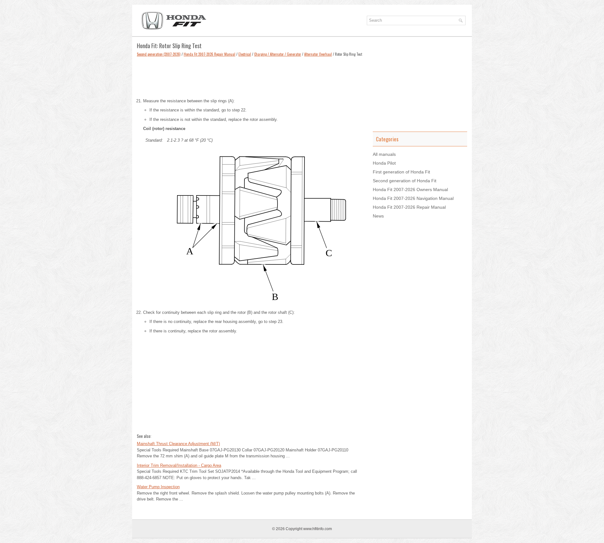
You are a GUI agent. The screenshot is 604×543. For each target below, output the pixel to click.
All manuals (384, 154)
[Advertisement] (250, 76)
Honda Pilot (384, 163)
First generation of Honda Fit (401, 171)
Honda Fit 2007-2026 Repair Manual (209, 54)
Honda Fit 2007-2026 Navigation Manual (413, 198)
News (378, 215)
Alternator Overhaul (318, 54)
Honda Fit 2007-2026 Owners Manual (410, 189)
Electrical (244, 54)
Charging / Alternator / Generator (277, 54)
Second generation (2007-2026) (159, 54)
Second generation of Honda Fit (404, 180)
